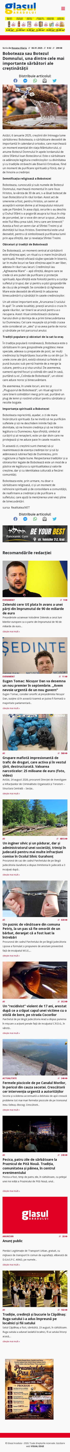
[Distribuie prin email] (45, 81)
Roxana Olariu (19, 48)
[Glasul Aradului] (14, 8)
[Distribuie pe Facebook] (15, 81)
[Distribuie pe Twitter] (54, 81)
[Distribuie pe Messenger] (25, 81)
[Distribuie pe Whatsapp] (35, 81)
